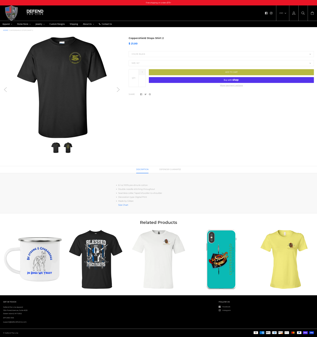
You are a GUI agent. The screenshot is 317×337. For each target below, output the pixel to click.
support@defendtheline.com (15, 322)
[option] (62, 87)
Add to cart (231, 72)
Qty (133, 78)
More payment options (231, 85)
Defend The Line (11, 333)
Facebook (226, 307)
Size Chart (123, 205)
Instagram (226, 310)
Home (5, 30)
